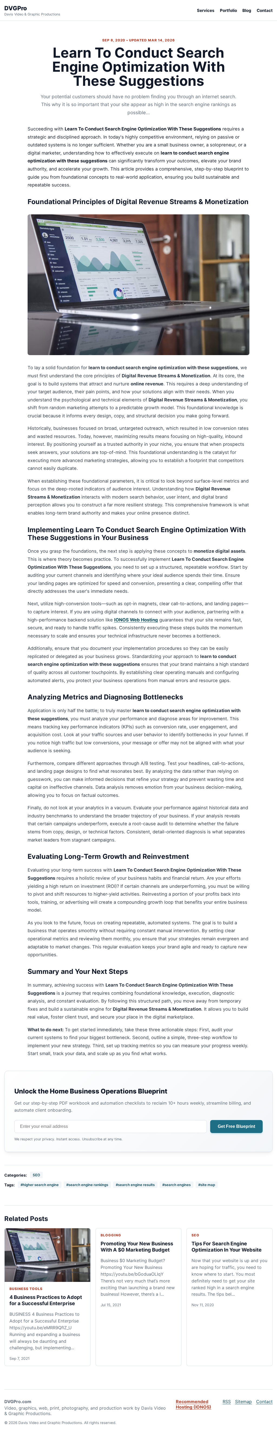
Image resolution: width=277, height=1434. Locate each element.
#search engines (176, 1185)
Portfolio (228, 10)
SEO (36, 1175)
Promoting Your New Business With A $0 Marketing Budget (137, 1246)
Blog (246, 10)
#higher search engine (40, 1185)
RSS (227, 1401)
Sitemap (243, 1401)
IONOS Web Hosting (136, 620)
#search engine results (135, 1185)
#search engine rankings (87, 1185)
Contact (265, 10)
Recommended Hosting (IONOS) (193, 1404)
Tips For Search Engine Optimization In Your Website (227, 1246)
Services (206, 10)
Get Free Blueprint (236, 1126)
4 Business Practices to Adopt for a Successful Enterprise (45, 1300)
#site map (206, 1185)
